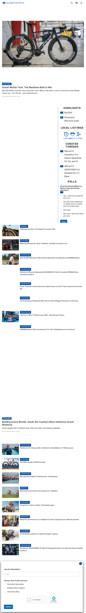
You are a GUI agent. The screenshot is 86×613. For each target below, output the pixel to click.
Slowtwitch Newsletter (15, 584)
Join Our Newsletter (12, 569)
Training (25, 298)
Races (72, 138)
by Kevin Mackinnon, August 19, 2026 (11, 431)
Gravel (24, 226)
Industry (25, 516)
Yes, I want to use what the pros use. (73, 197)
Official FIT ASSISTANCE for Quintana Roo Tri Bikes (72, 171)
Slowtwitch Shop (13, 592)
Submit (8, 607)
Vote (64, 222)
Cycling (24, 240)
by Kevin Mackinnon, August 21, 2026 (11, 96)
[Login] (76, 3)
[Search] (72, 3)
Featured (7, 84)
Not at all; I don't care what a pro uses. (73, 215)
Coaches (65, 138)
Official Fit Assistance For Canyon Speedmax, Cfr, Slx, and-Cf (73, 156)
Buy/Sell (68, 112)
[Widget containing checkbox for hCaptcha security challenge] (42, 600)
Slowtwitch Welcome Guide (71, 119)
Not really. (67, 210)
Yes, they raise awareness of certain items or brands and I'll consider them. (73, 204)
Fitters (78, 138)
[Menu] (81, 3)
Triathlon (25, 255)
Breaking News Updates (16, 588)
